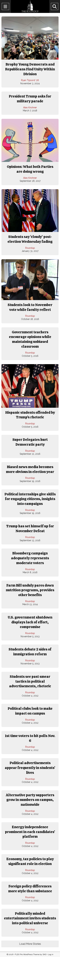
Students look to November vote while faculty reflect (30, 307)
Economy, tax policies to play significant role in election (30, 861)
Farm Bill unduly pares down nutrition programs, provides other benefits (30, 590)
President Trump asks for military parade (30, 98)
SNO (44, 954)
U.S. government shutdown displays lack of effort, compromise (30, 622)
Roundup (30, 248)
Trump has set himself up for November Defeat (30, 528)
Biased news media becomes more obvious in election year (30, 469)
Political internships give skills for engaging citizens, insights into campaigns (30, 499)
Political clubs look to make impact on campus (30, 711)
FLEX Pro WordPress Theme (27, 954)
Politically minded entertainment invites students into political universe (30, 918)
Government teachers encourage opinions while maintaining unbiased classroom (30, 339)
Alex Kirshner (30, 107)
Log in (50, 954)
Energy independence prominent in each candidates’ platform (30, 832)
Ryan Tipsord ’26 (30, 80)
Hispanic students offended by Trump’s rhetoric (30, 415)
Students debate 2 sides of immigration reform (30, 651)
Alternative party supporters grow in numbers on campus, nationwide (30, 800)
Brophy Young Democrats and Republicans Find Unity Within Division (30, 69)
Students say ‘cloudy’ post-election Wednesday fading (30, 239)
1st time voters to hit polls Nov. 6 (30, 738)
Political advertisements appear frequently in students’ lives (30, 768)
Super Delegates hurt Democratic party (30, 442)
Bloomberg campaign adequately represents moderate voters (30, 558)
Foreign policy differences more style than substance (30, 888)
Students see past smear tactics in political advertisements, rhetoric (30, 681)
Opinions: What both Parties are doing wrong (30, 169)
